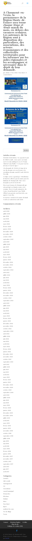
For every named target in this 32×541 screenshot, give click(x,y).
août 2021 (6, 364)
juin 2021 (6, 369)
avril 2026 (6, 221)
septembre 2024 (8, 270)
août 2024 (6, 272)
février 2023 (7, 318)
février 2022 (7, 349)
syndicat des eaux (8, 509)
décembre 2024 (8, 262)
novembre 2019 (8, 415)
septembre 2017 (8, 464)
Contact (5, 522)
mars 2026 (6, 224)
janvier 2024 (7, 290)
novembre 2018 (8, 431)
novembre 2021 (8, 356)
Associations (6, 488)
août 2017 (6, 466)
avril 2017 (6, 471)
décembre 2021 (8, 354)
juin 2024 (6, 277)
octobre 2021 (7, 359)
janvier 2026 (7, 229)
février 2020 (7, 408)
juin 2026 (6, 216)
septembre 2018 (8, 436)
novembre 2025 (8, 234)
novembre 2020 (8, 387)
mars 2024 (6, 285)
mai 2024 (6, 280)
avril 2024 (6, 282)
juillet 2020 (6, 397)
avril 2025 (6, 252)
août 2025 (6, 242)
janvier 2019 (7, 428)
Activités (5, 478)
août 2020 (6, 395)
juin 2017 (6, 469)
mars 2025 (6, 254)
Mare (4, 501)
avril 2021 (6, 374)
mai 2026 (6, 219)
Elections (6, 496)
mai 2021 (6, 372)
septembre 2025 (8, 239)
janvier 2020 (7, 410)
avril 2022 (6, 344)
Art (4, 486)
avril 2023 (6, 313)
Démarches (6, 494)
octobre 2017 (7, 461)
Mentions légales (15, 522)
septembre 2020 (8, 392)
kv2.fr (7, 538)
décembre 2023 (8, 293)
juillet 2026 (6, 214)
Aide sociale (6, 481)
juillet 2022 (6, 336)
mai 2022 (6, 341)
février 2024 (7, 288)
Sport (5, 506)
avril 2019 (6, 420)
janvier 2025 (7, 259)
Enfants (5, 499)
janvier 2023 (7, 321)
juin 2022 (6, 339)
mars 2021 (6, 377)
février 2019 (7, 425)
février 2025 (7, 257)
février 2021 (7, 379)
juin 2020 (6, 400)
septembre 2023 (8, 300)
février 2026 (7, 226)
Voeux (5, 514)
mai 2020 (6, 403)
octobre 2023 (7, 298)
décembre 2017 (8, 456)
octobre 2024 (7, 267)
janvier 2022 (7, 351)
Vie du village (7, 511)
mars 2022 (6, 346)
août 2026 (6, 211)
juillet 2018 (6, 438)
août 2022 (6, 334)
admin (7, 72)
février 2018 (7, 451)
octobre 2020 (7, 390)
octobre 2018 (7, 433)
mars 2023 (6, 316)
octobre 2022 (7, 328)
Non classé (21, 72)
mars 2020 (6, 405)
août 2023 (6, 303)
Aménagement (7, 483)
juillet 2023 (6, 305)
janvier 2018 (7, 454)
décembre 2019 (8, 413)
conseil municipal (8, 491)
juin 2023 (6, 308)
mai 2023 (6, 311)
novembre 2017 (8, 459)
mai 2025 (6, 249)
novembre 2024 (8, 265)
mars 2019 (6, 423)
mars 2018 (6, 448)
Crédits (24, 522)
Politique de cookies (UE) (15, 526)
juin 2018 (6, 441)
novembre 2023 (8, 295)
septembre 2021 (8, 362)
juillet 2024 (6, 275)
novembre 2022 (8, 326)
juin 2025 (6, 247)
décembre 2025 (8, 231)
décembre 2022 (8, 323)
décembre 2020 (8, 385)
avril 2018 (6, 446)
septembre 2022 (8, 331)
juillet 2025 (6, 244)
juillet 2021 (6, 367)
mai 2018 (6, 443)
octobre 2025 (7, 236)
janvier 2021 (7, 382)
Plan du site (15, 524)
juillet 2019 (6, 418)
